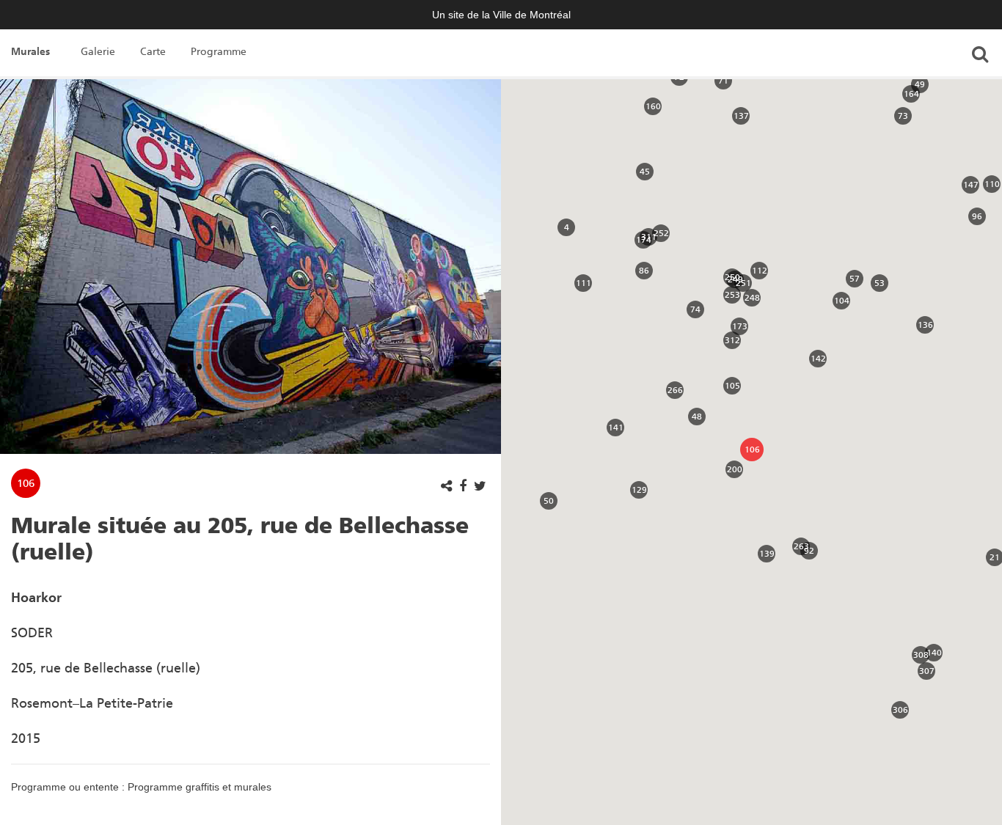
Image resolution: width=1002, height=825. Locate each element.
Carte (153, 51)
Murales (30, 51)
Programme (218, 51)
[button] (566, 227)
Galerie (98, 51)
